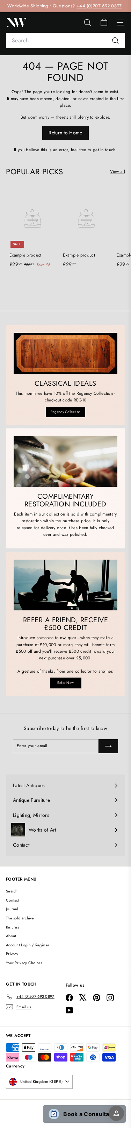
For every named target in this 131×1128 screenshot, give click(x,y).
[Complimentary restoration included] (65, 461)
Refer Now (65, 682)
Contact (12, 900)
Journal (12, 909)
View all (117, 171)
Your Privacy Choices (24, 963)
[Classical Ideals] (65, 353)
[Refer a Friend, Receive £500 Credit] (65, 585)
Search (12, 891)
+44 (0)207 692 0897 (99, 5)
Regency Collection (65, 411)
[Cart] (104, 22)
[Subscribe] (108, 746)
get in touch (104, 150)
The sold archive (20, 918)
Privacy (12, 954)
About (11, 936)
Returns (12, 927)
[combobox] (65, 40)
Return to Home (65, 132)
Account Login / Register (27, 945)
